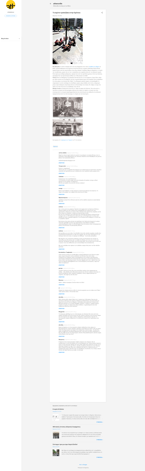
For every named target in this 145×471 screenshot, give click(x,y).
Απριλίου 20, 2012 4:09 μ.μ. (69, 268)
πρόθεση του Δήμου (94, 66)
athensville (57, 4)
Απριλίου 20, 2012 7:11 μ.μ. (69, 280)
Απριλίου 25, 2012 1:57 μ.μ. (71, 311)
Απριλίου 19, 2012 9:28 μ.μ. (70, 176)
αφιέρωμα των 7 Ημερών (66, 140)
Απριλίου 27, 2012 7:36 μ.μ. (71, 339)
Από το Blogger (83, 464)
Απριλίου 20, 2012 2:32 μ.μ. (78, 252)
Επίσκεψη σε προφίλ (10, 15)
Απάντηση (61, 163)
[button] (102, 13)
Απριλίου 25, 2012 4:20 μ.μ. (69, 325)
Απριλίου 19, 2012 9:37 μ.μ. (69, 188)
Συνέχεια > (100, 422)
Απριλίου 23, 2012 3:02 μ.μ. (69, 297)
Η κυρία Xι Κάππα (58, 409)
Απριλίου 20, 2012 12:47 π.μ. (74, 197)
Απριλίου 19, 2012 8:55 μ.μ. (72, 166)
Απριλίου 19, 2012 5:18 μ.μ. (73, 152)
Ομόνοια (55, 146)
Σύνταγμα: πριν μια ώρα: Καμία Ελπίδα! (65, 444)
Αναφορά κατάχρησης (83, 467)
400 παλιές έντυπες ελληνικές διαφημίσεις (66, 427)
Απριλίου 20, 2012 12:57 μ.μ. (70, 206)
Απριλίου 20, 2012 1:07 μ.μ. (69, 231)
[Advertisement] (112, 32)
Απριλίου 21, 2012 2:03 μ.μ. (66, 288)
